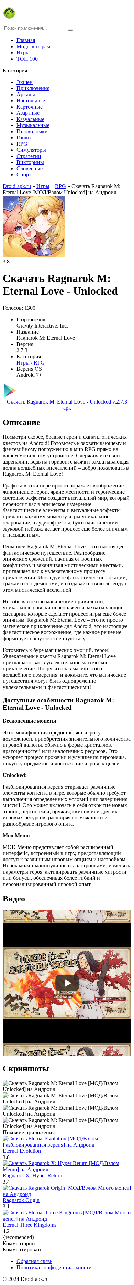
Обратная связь (34, 1261)
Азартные (28, 113)
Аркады (25, 94)
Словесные (29, 168)
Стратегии (28, 156)
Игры (23, 52)
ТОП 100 (27, 59)
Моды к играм (33, 46)
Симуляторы (31, 150)
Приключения (32, 88)
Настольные (30, 100)
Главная (25, 40)
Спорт (23, 174)
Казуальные (30, 119)
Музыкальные (32, 125)
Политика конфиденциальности (54, 1267)
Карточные (29, 107)
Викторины (30, 162)
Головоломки (32, 131)
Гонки (23, 137)
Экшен (24, 82)
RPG (21, 144)
